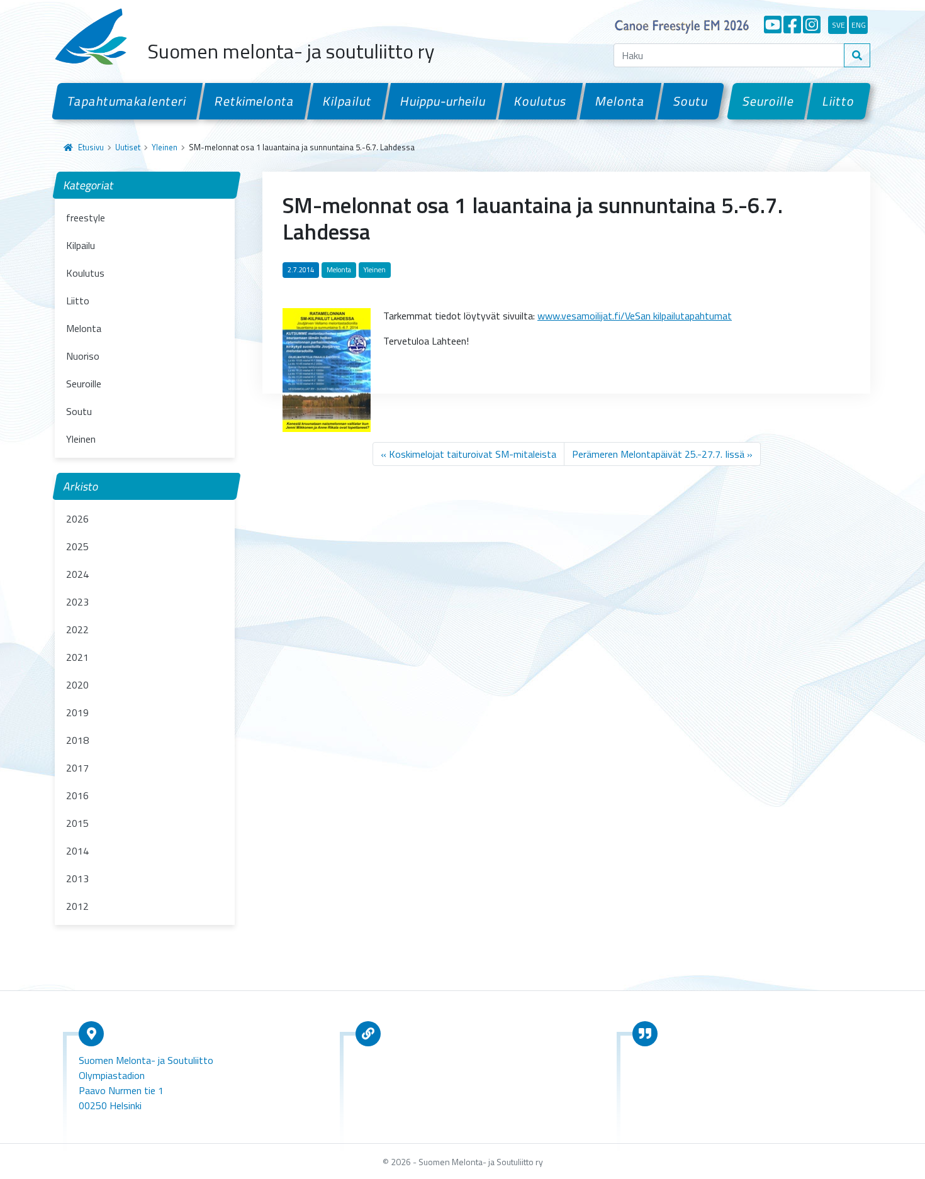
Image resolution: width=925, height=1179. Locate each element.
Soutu (691, 101)
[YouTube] (773, 24)
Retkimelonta (254, 101)
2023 (77, 601)
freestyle (85, 217)
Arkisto (81, 486)
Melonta (619, 101)
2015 (77, 823)
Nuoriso (82, 355)
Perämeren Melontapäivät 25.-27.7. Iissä (658, 454)
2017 (77, 767)
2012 (77, 906)
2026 (77, 518)
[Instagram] (812, 24)
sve (838, 25)
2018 (77, 740)
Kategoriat (89, 185)
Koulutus (540, 101)
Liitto (838, 101)
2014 (77, 850)
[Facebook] (792, 24)
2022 (77, 629)
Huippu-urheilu (443, 101)
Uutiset (127, 147)
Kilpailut (348, 101)
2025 (77, 546)
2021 (77, 657)
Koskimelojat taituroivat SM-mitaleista (472, 454)
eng (858, 25)
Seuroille (768, 101)
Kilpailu (80, 245)
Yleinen (164, 147)
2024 (77, 574)
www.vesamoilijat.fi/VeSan (594, 315)
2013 (77, 878)
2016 (77, 795)
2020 (77, 684)
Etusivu (91, 147)
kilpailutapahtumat (691, 315)
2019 (77, 712)
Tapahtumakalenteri (127, 101)
